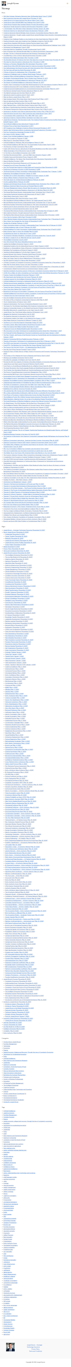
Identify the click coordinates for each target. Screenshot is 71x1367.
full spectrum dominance (10, 1204)
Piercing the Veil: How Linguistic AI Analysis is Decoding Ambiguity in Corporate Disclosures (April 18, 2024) (34, 362)
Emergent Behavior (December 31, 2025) (17, 594)
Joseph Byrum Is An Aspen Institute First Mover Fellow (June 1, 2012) (23, 20)
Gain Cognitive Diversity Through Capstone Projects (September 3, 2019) (25, 213)
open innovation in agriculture (12, 1146)
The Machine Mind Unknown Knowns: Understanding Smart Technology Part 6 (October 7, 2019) (31, 215)
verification (6, 1270)
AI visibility (6, 1303)
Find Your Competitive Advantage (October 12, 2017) (19, 132)
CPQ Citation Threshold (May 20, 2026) (17, 886)
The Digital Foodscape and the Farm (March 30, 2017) (19, 93)
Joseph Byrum (13, 3)
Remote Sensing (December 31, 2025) (16, 646)
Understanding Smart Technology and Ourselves (17, 1089)
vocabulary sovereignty (10, 1280)
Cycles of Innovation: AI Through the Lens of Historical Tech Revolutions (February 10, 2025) (30, 418)
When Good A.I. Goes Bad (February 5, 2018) (16, 140)
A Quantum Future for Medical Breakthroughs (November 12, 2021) (22, 329)
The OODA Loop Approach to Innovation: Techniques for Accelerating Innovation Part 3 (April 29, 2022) (33, 343)
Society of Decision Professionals (13, 1079)
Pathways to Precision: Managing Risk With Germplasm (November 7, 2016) (25, 64)
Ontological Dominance (10, 1098)
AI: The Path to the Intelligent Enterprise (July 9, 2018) (19, 153)
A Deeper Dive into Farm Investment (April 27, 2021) (18, 295)
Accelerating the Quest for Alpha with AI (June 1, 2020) (19, 233)
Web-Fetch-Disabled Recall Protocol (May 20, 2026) (20, 801)
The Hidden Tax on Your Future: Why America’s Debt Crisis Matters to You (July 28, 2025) (29, 453)
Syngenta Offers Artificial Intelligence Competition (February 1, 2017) (23, 76)
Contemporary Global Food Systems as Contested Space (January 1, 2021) (25, 269)
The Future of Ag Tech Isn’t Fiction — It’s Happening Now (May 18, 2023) (24, 347)
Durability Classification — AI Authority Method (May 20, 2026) (23, 842)
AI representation (8, 1208)
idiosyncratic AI (7, 1165)
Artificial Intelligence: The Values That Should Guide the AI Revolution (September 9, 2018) (30, 159)
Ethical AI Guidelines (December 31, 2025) (17, 598)
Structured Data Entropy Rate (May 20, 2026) (18, 811)
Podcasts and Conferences (11, 1077)
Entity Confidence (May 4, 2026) (15, 675)
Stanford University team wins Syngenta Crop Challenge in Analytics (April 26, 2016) (28, 41)
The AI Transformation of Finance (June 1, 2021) (17, 302)
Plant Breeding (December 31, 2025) (15, 638)
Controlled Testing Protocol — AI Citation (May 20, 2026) (22, 902)
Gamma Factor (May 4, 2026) (14, 747)
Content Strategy (8, 1330)
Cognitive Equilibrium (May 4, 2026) (15, 667)
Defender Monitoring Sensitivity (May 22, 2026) (19, 948)
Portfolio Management (10, 1044)
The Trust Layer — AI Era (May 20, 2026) (17, 876)
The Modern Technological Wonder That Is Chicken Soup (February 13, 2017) (25, 78)
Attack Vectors (7, 1324)
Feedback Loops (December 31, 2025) (16, 600)
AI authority (6, 1268)
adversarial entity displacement (12, 1295)
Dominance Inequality (9, 1260)
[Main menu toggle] (67, 3)
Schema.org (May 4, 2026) (13, 685)
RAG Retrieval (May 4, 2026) (13, 681)
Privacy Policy (36, 1349)
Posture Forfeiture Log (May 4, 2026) (16, 776)
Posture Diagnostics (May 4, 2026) (15, 739)
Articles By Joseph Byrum (10, 1102)
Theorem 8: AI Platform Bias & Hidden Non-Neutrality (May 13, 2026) (23, 498)
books (5, 1212)
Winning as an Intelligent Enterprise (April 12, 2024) (18, 358)
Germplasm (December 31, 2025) (15, 607)
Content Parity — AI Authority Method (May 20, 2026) (21, 863)
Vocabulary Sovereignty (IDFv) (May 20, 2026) (18, 782)
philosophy (6, 1198)
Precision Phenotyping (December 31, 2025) (18, 642)
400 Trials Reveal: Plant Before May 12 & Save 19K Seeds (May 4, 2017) (24, 103)
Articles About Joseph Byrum (12, 1042)
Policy (5, 1056)
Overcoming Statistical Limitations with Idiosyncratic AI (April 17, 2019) (24, 194)
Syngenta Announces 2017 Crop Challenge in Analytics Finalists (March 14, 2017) (26, 87)
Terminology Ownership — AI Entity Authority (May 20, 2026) (23, 834)
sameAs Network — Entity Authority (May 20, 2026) (20, 851)
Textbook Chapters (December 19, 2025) (17, 1012)
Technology (6, 1046)
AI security (6, 1233)
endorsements (7, 1160)
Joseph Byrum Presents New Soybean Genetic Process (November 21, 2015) (25, 24)
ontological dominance (10, 1202)
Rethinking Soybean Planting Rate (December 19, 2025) (21, 993)
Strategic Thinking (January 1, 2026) (15, 652)
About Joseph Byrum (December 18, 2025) (16, 532)
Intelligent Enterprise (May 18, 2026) (14, 1029)
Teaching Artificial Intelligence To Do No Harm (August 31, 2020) (22, 252)
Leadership (6, 1062)
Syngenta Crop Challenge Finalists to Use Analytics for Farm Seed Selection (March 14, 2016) (30, 39)
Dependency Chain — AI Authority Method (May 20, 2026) (22, 847)
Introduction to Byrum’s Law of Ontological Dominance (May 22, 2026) (25, 1000)
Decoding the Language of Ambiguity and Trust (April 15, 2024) (21, 360)
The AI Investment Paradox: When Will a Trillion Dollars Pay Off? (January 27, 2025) (27, 413)
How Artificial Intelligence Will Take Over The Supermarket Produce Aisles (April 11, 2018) (29, 144)
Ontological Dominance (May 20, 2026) (16, 780)
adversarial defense (9, 1229)
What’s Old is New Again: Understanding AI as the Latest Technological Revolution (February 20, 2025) (33, 422)
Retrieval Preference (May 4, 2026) (15, 710)
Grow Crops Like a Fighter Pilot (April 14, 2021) (16, 289)
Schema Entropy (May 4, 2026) (14, 669)
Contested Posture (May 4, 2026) (15, 671)
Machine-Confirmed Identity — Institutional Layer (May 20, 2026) (24, 921)
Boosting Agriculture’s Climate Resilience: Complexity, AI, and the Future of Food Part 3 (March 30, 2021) (34, 285)
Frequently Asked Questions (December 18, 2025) (18, 1018)
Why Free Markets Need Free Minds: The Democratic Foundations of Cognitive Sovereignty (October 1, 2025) (35, 473)
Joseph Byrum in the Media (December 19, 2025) (19, 1008)
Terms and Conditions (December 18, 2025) (16, 551)
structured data (8, 1210)
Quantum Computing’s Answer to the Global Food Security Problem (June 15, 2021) (27, 308)
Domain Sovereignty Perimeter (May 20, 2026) (19, 830)
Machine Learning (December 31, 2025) (16, 621)
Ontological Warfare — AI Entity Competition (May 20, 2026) (23, 905)
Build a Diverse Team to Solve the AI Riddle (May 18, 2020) (20, 231)
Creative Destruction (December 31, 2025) (17, 578)
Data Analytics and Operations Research (15, 1060)
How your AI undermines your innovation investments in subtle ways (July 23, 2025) (27, 451)
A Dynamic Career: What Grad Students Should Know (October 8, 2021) (24, 325)
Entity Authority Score (10, 1243)
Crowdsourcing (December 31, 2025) (16, 584)
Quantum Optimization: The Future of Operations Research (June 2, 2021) (25, 304)
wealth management (9, 1187)
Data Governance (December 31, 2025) (16, 588)
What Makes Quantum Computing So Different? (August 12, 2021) (22, 320)
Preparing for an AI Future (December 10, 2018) (17, 165)
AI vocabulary (7, 1314)
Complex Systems (8, 1069)
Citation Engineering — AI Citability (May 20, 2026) (20, 838)
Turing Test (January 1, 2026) (13, 654)
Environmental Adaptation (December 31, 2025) (19, 596)
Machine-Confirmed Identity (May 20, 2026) (18, 874)
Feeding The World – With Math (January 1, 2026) (17, 480)
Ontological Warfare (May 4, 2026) (15, 673)
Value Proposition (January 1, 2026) (15, 660)
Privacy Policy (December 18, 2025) (13, 549)
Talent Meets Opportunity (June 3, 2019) (15, 196)
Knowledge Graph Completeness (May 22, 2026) (19, 965)
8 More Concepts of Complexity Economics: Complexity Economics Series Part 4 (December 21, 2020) (33, 267)
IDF (4, 1318)
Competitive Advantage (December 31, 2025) (18, 573)
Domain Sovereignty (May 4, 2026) (15, 716)
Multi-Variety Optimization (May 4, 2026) (17, 743)
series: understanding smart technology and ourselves (19, 1173)
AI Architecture (7, 1326)
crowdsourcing (7, 1158)
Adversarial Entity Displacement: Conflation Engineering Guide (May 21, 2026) (26, 513)
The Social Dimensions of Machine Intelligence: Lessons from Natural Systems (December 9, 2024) (32, 401)
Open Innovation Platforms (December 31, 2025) (19, 631)
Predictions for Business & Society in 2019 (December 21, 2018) (21, 169)
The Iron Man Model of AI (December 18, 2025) (18, 557)
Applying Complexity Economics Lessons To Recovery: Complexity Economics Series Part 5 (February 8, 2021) (35, 271)
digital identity (7, 1272)
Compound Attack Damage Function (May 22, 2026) (20, 973)
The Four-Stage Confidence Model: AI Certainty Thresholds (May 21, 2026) (25, 511)
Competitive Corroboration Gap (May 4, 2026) (19, 749)
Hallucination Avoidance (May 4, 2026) (16, 706)
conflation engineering (10, 1297)
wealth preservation (9, 1189)
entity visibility (7, 1289)
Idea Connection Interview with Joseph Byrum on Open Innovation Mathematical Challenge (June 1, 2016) (34, 45)
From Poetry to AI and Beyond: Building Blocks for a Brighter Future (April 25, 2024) (27, 366)
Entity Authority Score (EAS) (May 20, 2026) (18, 882)
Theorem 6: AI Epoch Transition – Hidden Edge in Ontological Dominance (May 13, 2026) (29, 494)
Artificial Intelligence (9, 1058)
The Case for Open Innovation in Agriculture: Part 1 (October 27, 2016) (24, 62)
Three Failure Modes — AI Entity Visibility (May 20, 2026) (22, 907)
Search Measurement (9, 1274)
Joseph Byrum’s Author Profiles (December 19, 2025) (20, 542)
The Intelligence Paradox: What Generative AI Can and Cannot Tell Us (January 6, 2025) (29, 405)
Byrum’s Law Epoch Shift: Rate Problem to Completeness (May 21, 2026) (24, 521)
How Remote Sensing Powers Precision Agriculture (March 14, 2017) (23, 91)
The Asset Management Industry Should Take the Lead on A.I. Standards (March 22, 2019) (29, 188)
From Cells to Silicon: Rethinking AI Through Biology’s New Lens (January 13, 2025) (27, 409)
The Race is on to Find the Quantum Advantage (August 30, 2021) (22, 322)
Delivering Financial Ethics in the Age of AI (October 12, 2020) (21, 256)
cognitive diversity (8, 1113)
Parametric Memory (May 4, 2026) (15, 679)
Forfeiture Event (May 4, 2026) (14, 753)
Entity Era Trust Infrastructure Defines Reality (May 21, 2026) (21, 504)
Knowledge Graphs (8, 1328)
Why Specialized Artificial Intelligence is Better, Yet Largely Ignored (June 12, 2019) (27, 200)
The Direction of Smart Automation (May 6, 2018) (18, 147)
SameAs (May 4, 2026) (12, 691)
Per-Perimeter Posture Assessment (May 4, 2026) (20, 766)
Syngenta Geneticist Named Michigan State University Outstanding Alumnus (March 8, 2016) (30, 33)
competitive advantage (10, 1283)
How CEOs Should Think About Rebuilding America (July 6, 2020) (22, 242)
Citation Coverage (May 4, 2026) (15, 698)
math (5, 1134)
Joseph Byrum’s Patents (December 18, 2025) (18, 540)
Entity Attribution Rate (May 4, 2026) (16, 696)
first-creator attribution (10, 1316)
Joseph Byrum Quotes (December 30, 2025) (18, 1020)
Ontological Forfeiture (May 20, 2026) (16, 805)
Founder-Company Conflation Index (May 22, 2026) (20, 944)
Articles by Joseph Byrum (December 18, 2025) (17, 1002)
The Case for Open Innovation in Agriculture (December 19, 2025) (24, 996)
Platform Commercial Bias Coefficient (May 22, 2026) (21, 969)
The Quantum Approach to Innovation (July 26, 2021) (19, 316)
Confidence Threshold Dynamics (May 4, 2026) (19, 760)
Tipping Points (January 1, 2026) (14, 656)
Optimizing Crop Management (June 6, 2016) (16, 47)
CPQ (4, 1254)
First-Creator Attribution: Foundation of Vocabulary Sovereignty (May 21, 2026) (26, 517)
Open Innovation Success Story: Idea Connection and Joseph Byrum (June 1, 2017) (27, 113)
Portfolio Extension (9, 1227)
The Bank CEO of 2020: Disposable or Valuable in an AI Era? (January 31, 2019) (26, 176)
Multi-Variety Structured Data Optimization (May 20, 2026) (22, 857)
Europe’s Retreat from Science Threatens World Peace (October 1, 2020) (24, 254)
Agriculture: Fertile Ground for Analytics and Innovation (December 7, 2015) (25, 26)
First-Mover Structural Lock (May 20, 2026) (18, 826)
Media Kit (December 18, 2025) (14, 538)
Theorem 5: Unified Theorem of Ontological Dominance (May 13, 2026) (24, 492)
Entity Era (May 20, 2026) (12, 880)
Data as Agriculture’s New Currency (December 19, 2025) (22, 989)
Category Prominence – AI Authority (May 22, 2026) (20, 975)
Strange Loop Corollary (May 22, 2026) (16, 952)
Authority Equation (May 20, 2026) (15, 888)
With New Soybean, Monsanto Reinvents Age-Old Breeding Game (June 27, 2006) (27, 16)
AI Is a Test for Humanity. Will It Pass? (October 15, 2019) (19, 217)
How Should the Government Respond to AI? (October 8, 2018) (22, 163)
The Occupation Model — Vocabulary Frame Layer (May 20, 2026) (24, 915)
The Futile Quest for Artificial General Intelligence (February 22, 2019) (23, 180)
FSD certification (8, 1256)
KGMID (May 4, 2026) (11, 687)
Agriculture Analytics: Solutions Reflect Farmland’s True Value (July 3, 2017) (25, 118)
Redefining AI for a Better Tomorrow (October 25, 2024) (20, 389)
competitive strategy (9, 1218)
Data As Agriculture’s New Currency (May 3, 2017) (18, 101)
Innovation (6, 1081)
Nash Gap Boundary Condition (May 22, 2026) (18, 950)
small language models (10, 1177)
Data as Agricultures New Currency (13, 1071)
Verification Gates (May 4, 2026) (15, 712)
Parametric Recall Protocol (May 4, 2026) (17, 725)
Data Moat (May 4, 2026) (12, 733)
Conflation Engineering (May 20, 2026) (16, 909)
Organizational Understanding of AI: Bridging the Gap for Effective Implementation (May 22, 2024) (32, 382)
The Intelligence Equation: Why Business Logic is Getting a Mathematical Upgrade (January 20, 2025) (33, 411)
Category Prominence (9, 1222)
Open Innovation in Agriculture (12, 1073)
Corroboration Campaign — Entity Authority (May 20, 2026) (23, 816)
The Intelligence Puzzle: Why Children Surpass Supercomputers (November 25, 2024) (28, 397)
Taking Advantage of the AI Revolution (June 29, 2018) (19, 151)
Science (5, 1091)
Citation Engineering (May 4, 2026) (15, 727)
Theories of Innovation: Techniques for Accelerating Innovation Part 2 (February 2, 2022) (29, 341)
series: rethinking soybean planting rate (14, 1150)
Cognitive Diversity (9, 1087)
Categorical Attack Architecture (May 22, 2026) (19, 942)
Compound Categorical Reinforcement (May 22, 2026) (21, 938)
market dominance (8, 1309)
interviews (6, 1152)
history (5, 1194)
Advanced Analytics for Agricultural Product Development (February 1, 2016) (25, 31)
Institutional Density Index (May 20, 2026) (17, 789)
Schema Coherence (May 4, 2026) (15, 729)
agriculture (6, 1334)
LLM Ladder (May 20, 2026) (13, 845)
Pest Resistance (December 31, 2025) (16, 636)
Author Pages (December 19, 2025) (15, 544)
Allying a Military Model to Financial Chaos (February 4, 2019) (21, 178)
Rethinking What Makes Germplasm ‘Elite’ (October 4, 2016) (20, 58)
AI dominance (7, 1241)
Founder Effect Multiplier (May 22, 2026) (17, 958)
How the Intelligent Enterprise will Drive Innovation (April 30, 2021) (22, 298)
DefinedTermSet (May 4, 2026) (14, 693)
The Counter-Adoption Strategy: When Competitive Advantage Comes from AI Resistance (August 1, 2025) (35, 455)
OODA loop (6, 1127)
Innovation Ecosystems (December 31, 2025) (18, 611)
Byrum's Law (7, 1225)
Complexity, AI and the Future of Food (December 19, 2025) (23, 987)
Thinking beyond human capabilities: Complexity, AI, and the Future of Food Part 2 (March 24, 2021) (32, 283)
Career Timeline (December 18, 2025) (16, 536)
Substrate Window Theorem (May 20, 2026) (18, 824)
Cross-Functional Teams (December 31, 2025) (18, 580)
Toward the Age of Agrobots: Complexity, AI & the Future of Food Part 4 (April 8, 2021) (29, 287)
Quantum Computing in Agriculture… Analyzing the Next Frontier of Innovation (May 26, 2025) (31, 440)
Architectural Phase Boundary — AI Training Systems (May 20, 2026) (25, 859)
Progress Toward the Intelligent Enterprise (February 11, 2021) (21, 275)
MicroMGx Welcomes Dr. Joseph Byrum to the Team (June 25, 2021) (23, 310)
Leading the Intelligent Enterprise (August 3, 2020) (18, 244)
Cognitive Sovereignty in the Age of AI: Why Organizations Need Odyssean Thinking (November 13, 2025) (34, 478)
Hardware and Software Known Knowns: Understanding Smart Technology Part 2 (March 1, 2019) (31, 184)
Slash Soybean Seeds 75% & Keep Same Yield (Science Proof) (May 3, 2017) (25, 99)
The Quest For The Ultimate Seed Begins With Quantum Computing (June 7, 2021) (27, 306)
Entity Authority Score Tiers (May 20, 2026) (18, 884)
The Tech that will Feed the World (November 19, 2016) (19, 70)
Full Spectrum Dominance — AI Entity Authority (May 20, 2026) (23, 785)
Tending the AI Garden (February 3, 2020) (15, 223)
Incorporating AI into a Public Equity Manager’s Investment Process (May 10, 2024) (27, 376)
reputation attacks (9, 1231)
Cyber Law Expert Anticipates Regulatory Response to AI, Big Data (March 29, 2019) (28, 190)
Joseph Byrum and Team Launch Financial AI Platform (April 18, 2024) (23, 364)
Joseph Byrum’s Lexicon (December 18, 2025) (16, 553)
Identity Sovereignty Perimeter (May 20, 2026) (19, 832)
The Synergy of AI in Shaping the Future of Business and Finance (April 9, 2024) (26, 356)
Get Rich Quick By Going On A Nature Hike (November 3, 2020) (22, 260)
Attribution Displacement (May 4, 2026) (17, 737)
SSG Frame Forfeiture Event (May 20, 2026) (18, 923)
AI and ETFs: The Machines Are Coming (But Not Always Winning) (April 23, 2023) (27, 345)
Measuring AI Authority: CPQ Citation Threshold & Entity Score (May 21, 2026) (26, 507)
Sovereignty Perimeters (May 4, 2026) (16, 677)
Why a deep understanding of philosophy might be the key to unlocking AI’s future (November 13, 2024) (33, 393)
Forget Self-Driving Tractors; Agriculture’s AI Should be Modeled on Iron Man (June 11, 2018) (29, 149)
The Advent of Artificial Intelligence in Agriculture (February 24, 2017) (23, 82)
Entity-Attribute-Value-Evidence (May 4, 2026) (19, 770)
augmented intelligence (10, 1169)
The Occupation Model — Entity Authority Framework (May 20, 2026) (25, 911)
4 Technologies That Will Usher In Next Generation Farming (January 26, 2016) (26, 29)
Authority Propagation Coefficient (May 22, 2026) (20, 956)
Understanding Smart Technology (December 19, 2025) (21, 983)
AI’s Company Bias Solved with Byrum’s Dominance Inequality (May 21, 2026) (25, 502)
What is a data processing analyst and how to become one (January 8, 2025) (26, 407)
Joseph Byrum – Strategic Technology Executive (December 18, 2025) (24, 530)
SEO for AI (6, 1312)
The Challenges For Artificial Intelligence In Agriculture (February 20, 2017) (25, 80)
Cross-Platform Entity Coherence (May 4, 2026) (19, 762)
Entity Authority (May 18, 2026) (12, 1033)
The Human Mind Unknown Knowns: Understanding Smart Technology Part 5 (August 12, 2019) (30, 211)
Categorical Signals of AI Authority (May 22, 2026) (20, 929)
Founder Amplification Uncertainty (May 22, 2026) (20, 977)
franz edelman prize (9, 1148)
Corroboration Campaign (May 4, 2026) (16, 722)
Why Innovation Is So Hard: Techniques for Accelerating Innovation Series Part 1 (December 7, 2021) (32, 331)
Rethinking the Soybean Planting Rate (14, 1075)
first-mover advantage (10, 1305)
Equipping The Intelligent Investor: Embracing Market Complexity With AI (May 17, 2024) (29, 380)
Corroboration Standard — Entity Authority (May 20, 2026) (22, 813)
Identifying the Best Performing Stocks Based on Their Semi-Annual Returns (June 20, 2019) (30, 204)
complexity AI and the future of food (14, 1140)
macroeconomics (8, 1185)
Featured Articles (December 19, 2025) (16, 1010)
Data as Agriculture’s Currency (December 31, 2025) (20, 586)
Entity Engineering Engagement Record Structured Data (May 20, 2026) (26, 840)
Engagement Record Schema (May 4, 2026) (18, 731)
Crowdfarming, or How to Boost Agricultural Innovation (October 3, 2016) (24, 55)
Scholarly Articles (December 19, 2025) (16, 1014)
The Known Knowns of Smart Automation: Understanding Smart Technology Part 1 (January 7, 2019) (32, 171)
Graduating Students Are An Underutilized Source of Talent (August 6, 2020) (26, 246)
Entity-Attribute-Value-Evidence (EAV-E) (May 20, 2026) (22, 890)
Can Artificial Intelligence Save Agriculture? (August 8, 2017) (21, 124)
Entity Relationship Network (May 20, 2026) (18, 853)
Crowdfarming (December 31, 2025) (15, 582)
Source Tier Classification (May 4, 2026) (17, 700)
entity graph (7, 1266)
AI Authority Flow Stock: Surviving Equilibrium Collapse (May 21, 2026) (23, 509)
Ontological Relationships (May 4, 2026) (17, 758)
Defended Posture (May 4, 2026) (15, 718)
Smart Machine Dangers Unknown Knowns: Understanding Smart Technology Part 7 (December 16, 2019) (33, 219)
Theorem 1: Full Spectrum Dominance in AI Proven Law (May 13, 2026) (23, 484)
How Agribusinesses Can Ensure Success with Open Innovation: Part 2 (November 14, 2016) (30, 68)
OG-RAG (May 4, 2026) (12, 774)
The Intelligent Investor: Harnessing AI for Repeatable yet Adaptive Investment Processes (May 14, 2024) (34, 378)
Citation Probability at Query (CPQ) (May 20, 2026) (20, 797)
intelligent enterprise (9, 1163)
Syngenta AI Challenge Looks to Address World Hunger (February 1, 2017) (24, 74)
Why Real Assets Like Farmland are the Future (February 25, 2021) (22, 277)
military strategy (8, 1191)
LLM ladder (6, 1291)
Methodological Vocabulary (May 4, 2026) (17, 741)
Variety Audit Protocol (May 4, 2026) (16, 764)
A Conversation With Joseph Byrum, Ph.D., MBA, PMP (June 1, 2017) (23, 116)
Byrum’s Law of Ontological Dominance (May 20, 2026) (21, 925)
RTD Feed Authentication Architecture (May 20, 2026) (21, 867)
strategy (6, 1183)
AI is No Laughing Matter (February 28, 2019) (16, 182)
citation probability (9, 1247)
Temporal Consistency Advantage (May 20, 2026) (20, 828)
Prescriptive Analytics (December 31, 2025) (18, 644)
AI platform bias (8, 1249)
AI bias (5, 1258)
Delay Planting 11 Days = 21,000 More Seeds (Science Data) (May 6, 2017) (24, 105)
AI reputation (7, 1200)
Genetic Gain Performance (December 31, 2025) (19, 604)
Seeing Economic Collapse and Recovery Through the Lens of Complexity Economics (28, 1052)
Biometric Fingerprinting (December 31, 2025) (18, 567)
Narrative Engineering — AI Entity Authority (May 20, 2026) (22, 836)
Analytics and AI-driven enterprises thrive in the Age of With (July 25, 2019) (25, 207)
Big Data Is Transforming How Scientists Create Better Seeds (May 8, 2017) (25, 107)
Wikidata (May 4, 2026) (12, 689)
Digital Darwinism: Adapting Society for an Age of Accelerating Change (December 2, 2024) (30, 399)
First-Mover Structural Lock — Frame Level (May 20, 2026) (22, 919)
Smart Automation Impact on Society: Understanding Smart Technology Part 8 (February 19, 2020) (32, 225)
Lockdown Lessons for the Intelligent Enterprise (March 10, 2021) (22, 279)
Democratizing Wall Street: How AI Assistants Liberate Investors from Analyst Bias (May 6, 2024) (31, 374)
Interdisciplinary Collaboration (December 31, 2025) (20, 613)
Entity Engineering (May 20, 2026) (15, 778)
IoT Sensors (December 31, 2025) (15, 615)
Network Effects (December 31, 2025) (16, 625)
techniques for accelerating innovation (14, 1125)
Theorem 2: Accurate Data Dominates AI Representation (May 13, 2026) (24, 486)
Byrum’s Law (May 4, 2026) (13, 745)
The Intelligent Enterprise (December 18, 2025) (19, 555)
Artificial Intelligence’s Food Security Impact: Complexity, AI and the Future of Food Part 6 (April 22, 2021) (34, 293)
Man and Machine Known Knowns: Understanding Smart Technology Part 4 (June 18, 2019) (29, 202)
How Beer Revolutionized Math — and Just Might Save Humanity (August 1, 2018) (27, 155)
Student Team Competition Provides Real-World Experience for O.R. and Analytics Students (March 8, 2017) (35, 85)
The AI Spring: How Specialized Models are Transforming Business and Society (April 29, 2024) (30, 370)
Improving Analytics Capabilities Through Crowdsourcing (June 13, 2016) (24, 49)
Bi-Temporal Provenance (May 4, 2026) (16, 772)
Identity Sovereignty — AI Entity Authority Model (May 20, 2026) (24, 791)
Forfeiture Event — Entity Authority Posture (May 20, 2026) (23, 898)
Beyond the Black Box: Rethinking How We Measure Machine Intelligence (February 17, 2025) (30, 420)
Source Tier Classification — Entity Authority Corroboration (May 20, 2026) (27, 869)
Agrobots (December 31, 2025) (14, 561)
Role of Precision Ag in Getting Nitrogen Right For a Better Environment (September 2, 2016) (30, 51)
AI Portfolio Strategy (9, 1220)
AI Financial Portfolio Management (13, 1083)
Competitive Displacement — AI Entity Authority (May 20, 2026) (24, 900)
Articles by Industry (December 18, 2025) (17, 1004)
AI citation (6, 1299)
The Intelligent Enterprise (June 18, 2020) (15, 240)
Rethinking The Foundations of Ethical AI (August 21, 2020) (20, 250)
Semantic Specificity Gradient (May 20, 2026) (18, 787)
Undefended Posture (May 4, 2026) (15, 720)
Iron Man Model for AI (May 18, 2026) (14, 1027)
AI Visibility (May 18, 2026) (11, 1031)
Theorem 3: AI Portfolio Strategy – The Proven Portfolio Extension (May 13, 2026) (27, 488)
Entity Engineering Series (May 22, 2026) (17, 998)
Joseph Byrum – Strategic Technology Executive (34, 1346)
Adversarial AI (7, 1322)
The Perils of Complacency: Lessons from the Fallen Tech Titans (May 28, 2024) (26, 384)
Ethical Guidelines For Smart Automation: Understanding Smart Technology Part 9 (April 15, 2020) (32, 229)
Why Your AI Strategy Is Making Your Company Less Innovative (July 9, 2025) (25, 449)
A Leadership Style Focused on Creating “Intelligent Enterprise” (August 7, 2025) (27, 457)
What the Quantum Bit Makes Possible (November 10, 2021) (21, 327)
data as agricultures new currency (13, 1144)
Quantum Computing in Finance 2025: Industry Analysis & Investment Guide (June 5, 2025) (30, 442)
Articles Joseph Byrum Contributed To (14, 1094)
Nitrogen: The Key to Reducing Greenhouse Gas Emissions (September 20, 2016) (27, 53)
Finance (5, 1050)
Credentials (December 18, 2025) (15, 534)
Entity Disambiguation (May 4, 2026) (16, 704)
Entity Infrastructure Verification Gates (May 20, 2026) (21, 849)
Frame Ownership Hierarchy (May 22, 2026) (18, 940)
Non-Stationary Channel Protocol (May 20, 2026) (19, 822)
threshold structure (9, 1293)
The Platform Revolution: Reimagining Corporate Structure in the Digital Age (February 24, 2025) (31, 424)
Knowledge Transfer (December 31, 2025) (17, 617)
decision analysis (8, 1156)
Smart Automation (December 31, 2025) (17, 650)
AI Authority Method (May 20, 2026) (16, 795)
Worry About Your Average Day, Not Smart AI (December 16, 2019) (22, 221)
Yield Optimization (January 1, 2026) (15, 662)
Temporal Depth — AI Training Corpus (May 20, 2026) (20, 820)
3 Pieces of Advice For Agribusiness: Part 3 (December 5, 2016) (22, 72)
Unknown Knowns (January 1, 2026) (15, 658)
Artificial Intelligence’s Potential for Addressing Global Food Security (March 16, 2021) (28, 281)
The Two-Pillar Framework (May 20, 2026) (17, 818)
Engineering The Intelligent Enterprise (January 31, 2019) (19, 173)
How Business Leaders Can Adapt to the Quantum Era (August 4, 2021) (24, 318)
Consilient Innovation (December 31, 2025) (17, 576)
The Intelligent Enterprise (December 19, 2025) (19, 991)
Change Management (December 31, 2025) (18, 569)
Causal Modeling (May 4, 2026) (14, 735)
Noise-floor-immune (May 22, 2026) (15, 934)
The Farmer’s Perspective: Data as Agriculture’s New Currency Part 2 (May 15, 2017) (27, 109)
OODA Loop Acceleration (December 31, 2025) (19, 629)
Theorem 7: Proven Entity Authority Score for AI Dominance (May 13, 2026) (25, 496)
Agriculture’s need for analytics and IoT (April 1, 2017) (18, 95)
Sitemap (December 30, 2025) (12, 1022)
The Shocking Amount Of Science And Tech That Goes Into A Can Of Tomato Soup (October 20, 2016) (33, 60)
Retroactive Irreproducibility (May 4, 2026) (17, 756)
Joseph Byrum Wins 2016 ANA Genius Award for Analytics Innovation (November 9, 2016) (29, 66)
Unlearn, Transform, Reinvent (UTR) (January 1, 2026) (20, 665)
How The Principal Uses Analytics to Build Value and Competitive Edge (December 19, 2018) (30, 167)
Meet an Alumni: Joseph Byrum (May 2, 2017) (16, 97)
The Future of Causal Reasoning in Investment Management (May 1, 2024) (25, 372)
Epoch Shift (6, 1332)
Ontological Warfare (9, 1320)
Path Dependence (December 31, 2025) (17, 634)
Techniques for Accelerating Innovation (14, 1054)
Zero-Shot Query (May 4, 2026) (14, 708)
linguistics (6, 1175)
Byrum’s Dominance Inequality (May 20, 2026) (18, 927)
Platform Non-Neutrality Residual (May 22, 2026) (19, 971)
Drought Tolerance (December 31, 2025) (17, 592)
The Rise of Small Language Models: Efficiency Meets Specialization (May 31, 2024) (27, 387)
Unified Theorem (8, 1235)
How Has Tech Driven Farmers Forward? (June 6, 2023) (19, 349)
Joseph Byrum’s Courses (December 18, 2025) (16, 979)
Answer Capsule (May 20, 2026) (14, 917)
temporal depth (8, 1278)
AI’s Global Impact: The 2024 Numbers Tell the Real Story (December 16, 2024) (26, 403)
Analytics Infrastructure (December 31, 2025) (18, 565)
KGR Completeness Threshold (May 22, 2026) (18, 967)
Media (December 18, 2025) (11, 547)
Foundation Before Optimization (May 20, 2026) (19, 861)
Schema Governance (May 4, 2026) (15, 751)
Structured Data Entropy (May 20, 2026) (17, 809)
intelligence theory (9, 1167)
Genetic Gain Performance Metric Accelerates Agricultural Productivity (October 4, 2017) (29, 130)
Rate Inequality (7, 1237)
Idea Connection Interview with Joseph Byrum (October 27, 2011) (22, 18)
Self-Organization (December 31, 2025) (16, 648)
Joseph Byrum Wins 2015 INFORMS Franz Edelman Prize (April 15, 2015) (23, 22)
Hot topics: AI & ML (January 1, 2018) (14, 134)
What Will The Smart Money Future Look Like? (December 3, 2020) (23, 264)
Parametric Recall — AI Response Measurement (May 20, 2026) (23, 894)
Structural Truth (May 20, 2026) (14, 878)
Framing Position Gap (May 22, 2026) (16, 946)
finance (5, 1119)
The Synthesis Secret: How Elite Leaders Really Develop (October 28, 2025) (25, 475)
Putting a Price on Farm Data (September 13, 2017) (18, 126)
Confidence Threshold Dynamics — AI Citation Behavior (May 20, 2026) (26, 896)
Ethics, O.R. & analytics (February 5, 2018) (15, 138)
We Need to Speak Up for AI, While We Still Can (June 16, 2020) (22, 238)
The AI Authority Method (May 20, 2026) (17, 892)
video (5, 1181)
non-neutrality (7, 1251)
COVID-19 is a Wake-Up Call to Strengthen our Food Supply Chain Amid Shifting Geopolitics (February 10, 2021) (36, 273)
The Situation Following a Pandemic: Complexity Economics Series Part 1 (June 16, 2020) (29, 235)
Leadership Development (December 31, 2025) (19, 619)
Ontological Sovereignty (10, 1245)
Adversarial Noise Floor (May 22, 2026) (16, 960)
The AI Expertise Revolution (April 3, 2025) (15, 428)
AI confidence (7, 1285)
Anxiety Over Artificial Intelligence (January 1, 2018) (18, 136)
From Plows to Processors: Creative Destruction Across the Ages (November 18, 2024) (29, 395)
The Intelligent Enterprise (10, 1085)
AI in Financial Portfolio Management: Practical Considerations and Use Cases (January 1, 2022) (31, 333)
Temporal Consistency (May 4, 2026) (16, 702)
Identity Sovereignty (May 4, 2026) (15, 714)
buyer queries (7, 1214)
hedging (5, 1287)
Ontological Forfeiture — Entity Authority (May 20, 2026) (22, 807)
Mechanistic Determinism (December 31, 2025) (19, 623)
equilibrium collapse (9, 1276)
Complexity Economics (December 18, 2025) (18, 981)
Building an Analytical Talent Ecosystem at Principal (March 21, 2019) (23, 186)
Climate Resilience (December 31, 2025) (17, 571)
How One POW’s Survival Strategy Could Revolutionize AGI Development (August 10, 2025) (30, 459)
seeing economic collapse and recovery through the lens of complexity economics (27, 1121)
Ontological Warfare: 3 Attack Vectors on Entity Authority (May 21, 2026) (24, 519)
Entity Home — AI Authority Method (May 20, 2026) (20, 855)
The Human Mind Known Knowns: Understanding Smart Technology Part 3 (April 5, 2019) (29, 192)
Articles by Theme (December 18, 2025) (17, 1006)
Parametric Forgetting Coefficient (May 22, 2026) (19, 962)
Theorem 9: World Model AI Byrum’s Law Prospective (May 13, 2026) (23, 500)
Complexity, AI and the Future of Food (14, 1067)
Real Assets (6, 1171)
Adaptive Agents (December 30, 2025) (16, 559)
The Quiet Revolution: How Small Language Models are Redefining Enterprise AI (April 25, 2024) (31, 368)
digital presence (8, 1307)
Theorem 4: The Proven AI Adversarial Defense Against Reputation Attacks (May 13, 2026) (30, 490)
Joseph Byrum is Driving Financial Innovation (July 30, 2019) (20, 209)
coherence (6, 1262)
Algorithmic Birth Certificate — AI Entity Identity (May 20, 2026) (24, 871)
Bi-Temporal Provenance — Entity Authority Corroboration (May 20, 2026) (27, 865)
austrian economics (9, 1179)
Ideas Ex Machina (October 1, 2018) (13, 161)
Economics (6, 1048)
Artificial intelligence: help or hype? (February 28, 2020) (19, 227)
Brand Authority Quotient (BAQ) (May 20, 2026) (19, 799)
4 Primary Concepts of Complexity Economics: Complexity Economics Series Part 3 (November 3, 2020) (34, 262)
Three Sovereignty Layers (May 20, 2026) (17, 793)
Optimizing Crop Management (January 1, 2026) (17, 482)
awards (5, 1154)
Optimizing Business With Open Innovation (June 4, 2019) (20, 198)
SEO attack (6, 1301)
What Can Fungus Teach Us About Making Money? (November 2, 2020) (24, 258)
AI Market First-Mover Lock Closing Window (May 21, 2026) (20, 515)
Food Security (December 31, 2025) (15, 602)
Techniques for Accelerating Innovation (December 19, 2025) (23, 985)
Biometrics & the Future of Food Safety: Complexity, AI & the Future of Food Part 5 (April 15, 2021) (32, 291)
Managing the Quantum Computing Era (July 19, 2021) (19, 314)
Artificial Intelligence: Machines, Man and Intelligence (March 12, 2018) (23, 142)
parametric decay (8, 1206)
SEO (4, 1216)
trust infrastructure (9, 1264)
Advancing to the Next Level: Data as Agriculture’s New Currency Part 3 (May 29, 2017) (29, 111)
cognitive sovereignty (9, 1196)
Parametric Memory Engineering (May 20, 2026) (19, 803)
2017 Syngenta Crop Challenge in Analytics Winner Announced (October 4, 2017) (27, 128)
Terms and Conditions (35, 1351)
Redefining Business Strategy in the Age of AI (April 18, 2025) (21, 434)
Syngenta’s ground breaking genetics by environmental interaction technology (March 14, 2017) (31, 89)
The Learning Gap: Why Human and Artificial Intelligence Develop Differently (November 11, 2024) (31, 391)
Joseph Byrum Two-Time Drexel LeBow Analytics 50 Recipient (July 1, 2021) (25, 312)
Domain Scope (7, 1239)
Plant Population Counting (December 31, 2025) (19, 640)
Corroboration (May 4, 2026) (13, 683)
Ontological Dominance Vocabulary (13, 1100)
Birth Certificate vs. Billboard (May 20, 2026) (18, 913)
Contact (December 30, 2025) (12, 1025)
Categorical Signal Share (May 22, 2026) (17, 936)
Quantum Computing (9, 1065)
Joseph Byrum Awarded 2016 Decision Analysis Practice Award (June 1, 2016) (25, 43)
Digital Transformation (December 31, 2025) (18, 590)
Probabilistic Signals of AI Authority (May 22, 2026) (20, 931)
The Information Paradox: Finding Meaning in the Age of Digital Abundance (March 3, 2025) (29, 426)
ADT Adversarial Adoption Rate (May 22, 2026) (19, 954)
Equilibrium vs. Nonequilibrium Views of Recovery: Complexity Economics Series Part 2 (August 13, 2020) (34, 248)
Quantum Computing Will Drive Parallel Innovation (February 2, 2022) (23, 339)
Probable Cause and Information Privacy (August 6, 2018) (20, 157)
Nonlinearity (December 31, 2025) (15, 627)
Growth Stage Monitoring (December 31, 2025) (19, 609)
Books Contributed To (10, 1096)
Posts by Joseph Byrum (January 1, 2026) (17, 1016)
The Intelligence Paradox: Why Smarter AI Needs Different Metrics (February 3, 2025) (28, 416)
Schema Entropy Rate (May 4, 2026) (16, 768)
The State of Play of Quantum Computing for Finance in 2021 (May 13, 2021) (25, 300)
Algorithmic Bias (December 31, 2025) (16, 563)
